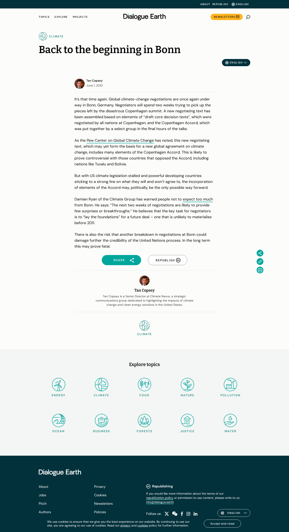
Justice (187, 431)
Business (101, 431)
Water (230, 431)
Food (144, 395)
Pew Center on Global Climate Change (120, 140)
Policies (100, 512)
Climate (101, 395)
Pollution (230, 395)
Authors (45, 512)
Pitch (43, 503)
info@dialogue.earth (160, 502)
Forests (144, 431)
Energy (59, 395)
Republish (220, 4)
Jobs (42, 495)
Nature (187, 395)
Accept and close (222, 523)
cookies (143, 525)
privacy (125, 525)
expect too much (198, 199)
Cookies (100, 495)
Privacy (100, 486)
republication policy (159, 498)
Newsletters (224, 17)
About (205, 4)
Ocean (58, 431)
